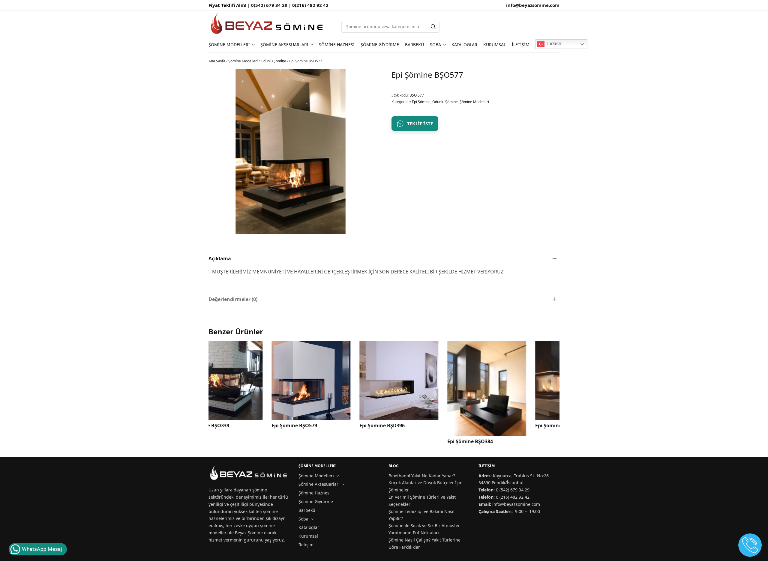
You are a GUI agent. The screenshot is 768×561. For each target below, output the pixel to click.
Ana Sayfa (216, 61)
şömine (259, 490)
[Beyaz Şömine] (267, 23)
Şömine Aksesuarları (284, 44)
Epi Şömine (421, 101)
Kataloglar (464, 44)
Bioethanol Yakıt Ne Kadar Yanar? (421, 476)
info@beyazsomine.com (533, 5)
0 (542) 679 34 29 (513, 490)
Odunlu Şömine (273, 61)
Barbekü (414, 44)
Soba (435, 44)
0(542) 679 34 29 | (271, 5)
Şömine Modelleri (229, 44)
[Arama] (433, 26)
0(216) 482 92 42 (310, 5)
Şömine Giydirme (380, 44)
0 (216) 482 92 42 (513, 497)
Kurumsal (494, 44)
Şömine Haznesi (337, 44)
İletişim (521, 44)
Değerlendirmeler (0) (232, 299)
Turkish (552, 43)
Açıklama (219, 258)
